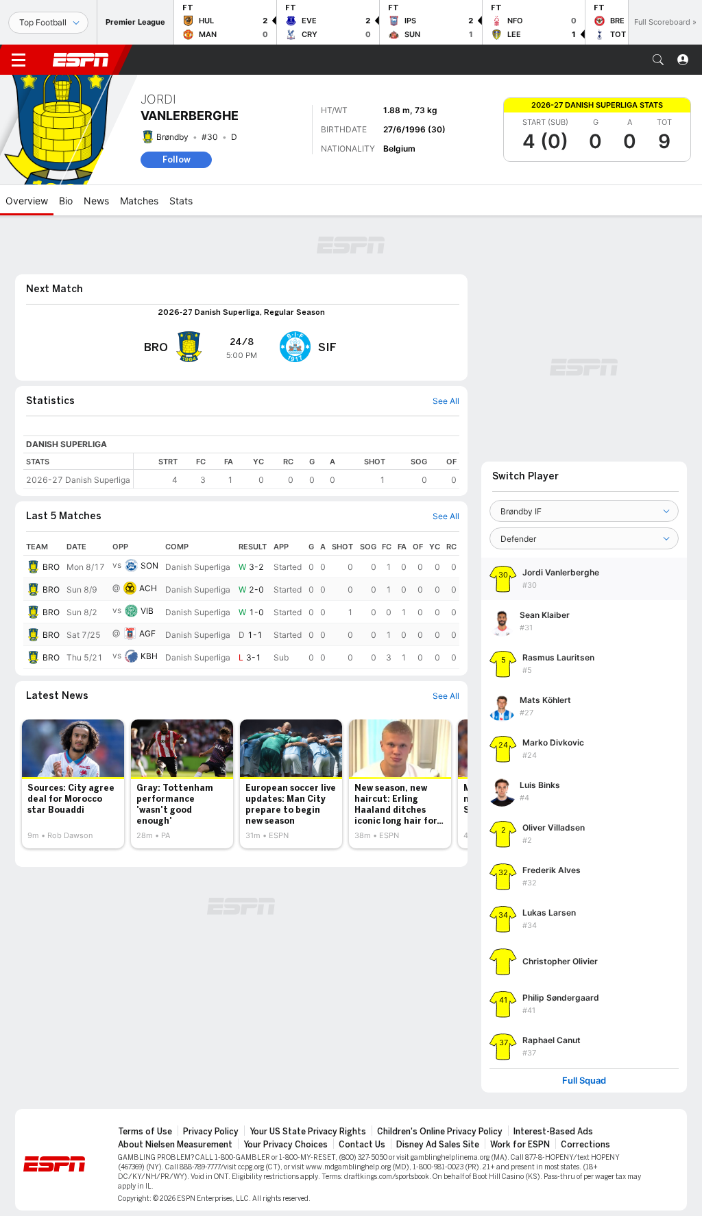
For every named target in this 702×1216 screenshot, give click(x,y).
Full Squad (584, 1080)
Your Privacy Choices (285, 1144)
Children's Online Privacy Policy (440, 1131)
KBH (149, 656)
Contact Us (362, 1144)
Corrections (585, 1144)
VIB (147, 611)
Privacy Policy (211, 1131)
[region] (296, 471)
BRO (51, 567)
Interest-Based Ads (553, 1131)
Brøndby (172, 137)
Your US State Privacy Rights (308, 1131)
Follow (176, 159)
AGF (147, 633)
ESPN (81, 60)
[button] (658, 59)
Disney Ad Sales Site (437, 1144)
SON (149, 565)
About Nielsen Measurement (175, 1144)
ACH (148, 588)
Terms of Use (145, 1131)
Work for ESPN (520, 1144)
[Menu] (18, 60)
